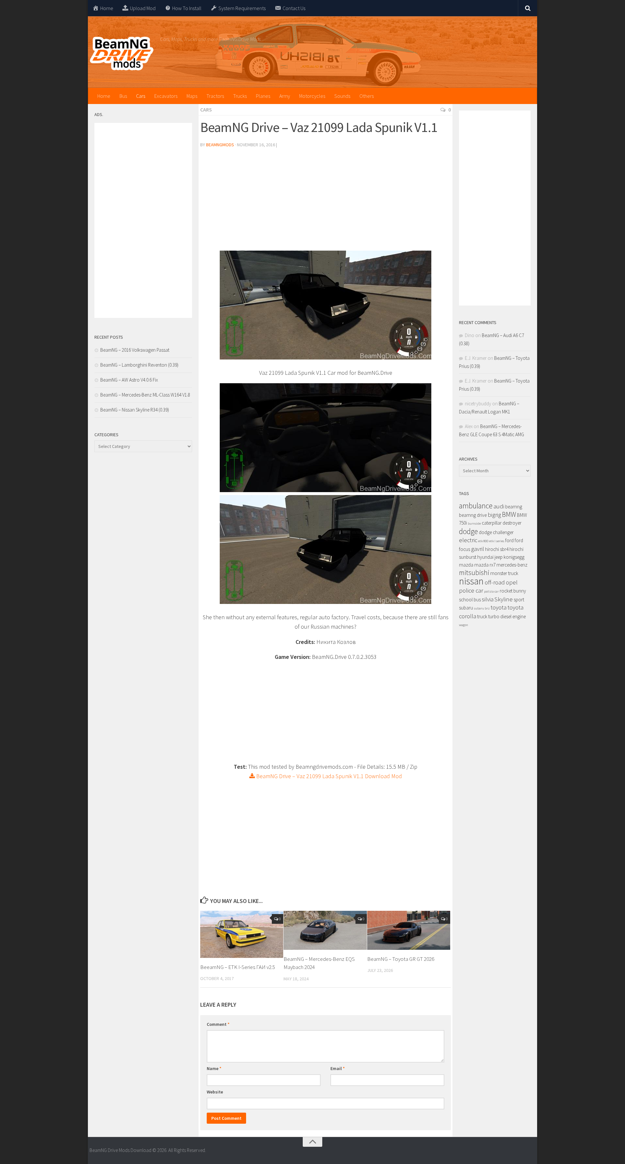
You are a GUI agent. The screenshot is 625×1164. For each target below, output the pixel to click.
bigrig (494, 514)
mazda (466, 565)
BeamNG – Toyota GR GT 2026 (400, 958)
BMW (509, 514)
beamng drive (473, 515)
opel (512, 582)
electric (468, 540)
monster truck (504, 573)
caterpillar (492, 523)
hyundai (485, 557)
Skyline (503, 599)
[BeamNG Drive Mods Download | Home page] (122, 53)
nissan (471, 581)
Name (214, 1068)
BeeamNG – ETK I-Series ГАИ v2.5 (237, 967)
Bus (123, 96)
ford (509, 540)
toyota (499, 607)
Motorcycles (312, 96)
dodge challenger (496, 532)
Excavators (165, 96)
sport (519, 599)
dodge (468, 531)
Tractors (215, 96)
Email (337, 1068)
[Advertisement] (325, 201)
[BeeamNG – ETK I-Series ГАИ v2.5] (241, 934)
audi (498, 506)
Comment (218, 1024)
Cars (140, 96)
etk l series (496, 541)
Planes (263, 96)
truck (482, 616)
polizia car (491, 591)
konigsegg (514, 557)
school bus (470, 599)
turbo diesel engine (507, 616)
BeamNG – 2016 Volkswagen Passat (134, 350)
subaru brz (482, 608)
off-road (495, 582)
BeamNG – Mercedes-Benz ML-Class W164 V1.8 (145, 395)
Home (103, 96)
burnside (474, 523)
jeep (498, 557)
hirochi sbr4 (496, 549)
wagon (463, 625)
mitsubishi (474, 572)
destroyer (512, 523)
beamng (513, 507)
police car (471, 590)
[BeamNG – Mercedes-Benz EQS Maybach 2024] (325, 930)
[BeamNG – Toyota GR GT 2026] (408, 930)
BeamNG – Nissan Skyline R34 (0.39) (134, 410)
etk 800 (483, 541)
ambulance (476, 505)
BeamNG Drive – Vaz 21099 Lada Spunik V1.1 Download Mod (328, 776)
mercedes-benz (511, 565)
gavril (477, 549)
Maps (192, 96)
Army (284, 96)
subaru (466, 608)
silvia (487, 599)
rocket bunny (513, 591)
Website (215, 1092)
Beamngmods (220, 145)
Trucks (240, 96)
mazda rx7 (484, 565)
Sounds (342, 96)
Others (366, 96)
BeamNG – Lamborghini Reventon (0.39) (139, 365)
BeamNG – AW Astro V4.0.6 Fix (129, 380)
